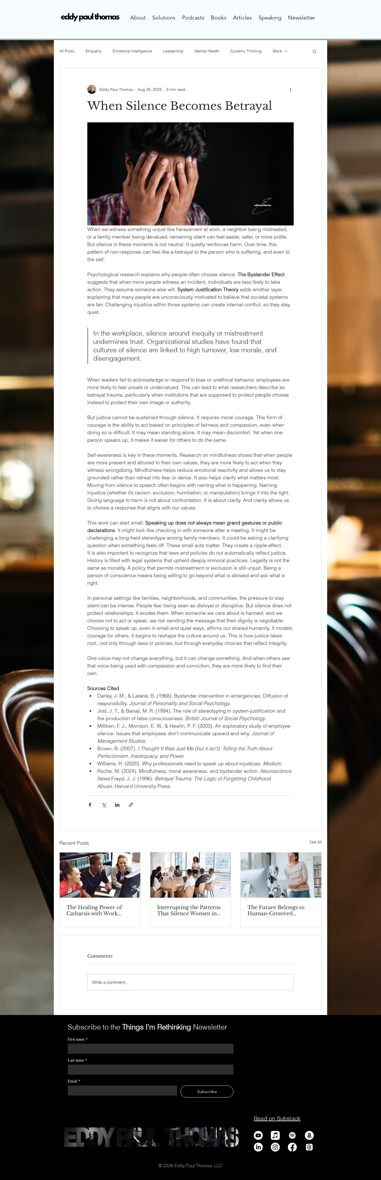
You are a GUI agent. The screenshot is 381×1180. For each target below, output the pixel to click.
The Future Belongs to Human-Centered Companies (276, 910)
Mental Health (207, 51)
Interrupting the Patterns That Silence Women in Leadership (189, 910)
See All (315, 841)
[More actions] (290, 89)
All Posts (66, 51)
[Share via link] (131, 804)
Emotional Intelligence (132, 51)
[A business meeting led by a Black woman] (190, 875)
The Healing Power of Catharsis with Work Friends (94, 910)
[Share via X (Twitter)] (103, 804)
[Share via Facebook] (90, 804)
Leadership (173, 51)
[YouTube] (258, 1135)
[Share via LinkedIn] (117, 804)
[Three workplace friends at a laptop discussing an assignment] (100, 875)
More (277, 51)
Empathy (94, 51)
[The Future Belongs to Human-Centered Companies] (281, 875)
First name (78, 1039)
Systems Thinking (246, 51)
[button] (138, 17)
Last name (77, 1060)
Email (74, 1081)
